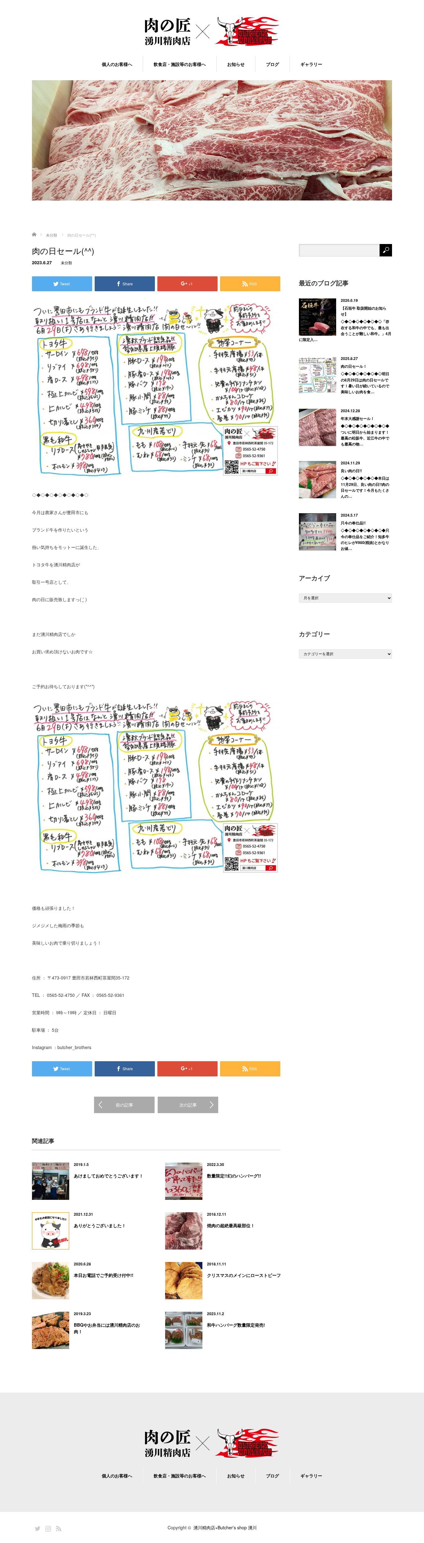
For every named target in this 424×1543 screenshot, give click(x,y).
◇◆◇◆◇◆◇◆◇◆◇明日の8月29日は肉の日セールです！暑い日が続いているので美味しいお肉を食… (365, 382)
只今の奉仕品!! (353, 523)
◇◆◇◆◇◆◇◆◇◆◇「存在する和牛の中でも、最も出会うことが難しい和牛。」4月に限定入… (345, 330)
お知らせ (236, 64)
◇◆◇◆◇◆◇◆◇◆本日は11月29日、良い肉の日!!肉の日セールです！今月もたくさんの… (365, 487)
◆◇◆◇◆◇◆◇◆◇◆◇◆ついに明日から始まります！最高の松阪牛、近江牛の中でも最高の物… (365, 435)
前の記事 (124, 1105)
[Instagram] (47, 1527)
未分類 (66, 262)
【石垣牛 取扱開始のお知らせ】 (363, 311)
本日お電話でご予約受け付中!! (103, 1275)
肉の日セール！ (354, 366)
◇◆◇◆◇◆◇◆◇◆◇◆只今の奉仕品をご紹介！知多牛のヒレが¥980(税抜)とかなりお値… (365, 539)
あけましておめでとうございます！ (108, 1175)
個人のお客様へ (117, 64)
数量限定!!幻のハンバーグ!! (234, 1175)
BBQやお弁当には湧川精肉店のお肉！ (107, 1328)
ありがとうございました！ (100, 1225)
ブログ (272, 64)
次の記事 (188, 1105)
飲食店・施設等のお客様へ (180, 64)
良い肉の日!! (351, 470)
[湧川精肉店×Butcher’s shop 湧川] (212, 32)
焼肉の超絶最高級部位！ (231, 1225)
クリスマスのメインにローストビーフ (244, 1275)
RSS (57, 1527)
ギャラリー (311, 64)
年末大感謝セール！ (357, 418)
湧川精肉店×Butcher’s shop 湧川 (225, 1527)
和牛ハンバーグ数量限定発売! (236, 1325)
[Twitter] (36, 1527)
